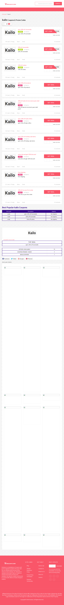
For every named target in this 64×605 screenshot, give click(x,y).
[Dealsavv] (10, 4)
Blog (28, 565)
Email (23, 41)
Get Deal (51, 85)
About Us (40, 574)
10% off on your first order (25, 190)
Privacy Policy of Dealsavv (30, 575)
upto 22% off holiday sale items (27, 136)
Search (58, 3)
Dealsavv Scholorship (30, 580)
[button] (6, 259)
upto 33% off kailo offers (25, 118)
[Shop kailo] (32, 232)
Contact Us (41, 568)
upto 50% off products (24, 83)
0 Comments (57, 41)
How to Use (41, 565)
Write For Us (41, 571)
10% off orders (22, 65)
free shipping (21, 172)
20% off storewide (23, 47)
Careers (40, 577)
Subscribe (59, 566)
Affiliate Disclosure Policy (29, 570)
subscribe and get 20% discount (27, 154)
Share (18, 41)
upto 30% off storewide (24, 29)
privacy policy (56, 572)
